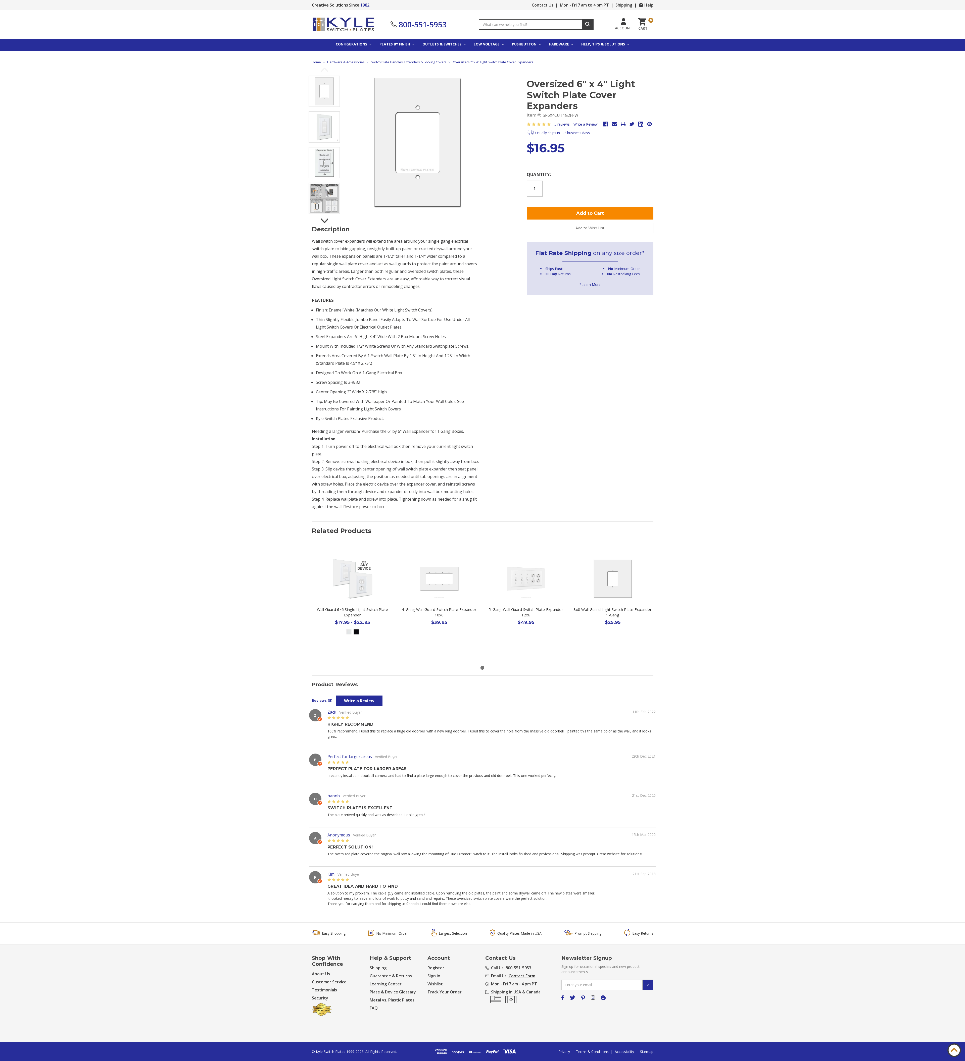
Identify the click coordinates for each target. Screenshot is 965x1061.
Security (320, 998)
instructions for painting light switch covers (358, 409)
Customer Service (329, 982)
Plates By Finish (395, 44)
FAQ (374, 1008)
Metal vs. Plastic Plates (392, 1000)
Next (324, 219)
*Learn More (590, 284)
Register (435, 968)
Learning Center (386, 984)
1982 (364, 5)
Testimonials (324, 990)
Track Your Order (444, 992)
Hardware (559, 44)
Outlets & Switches (442, 44)
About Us (321, 974)
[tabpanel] (352, 604)
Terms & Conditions (592, 1051)
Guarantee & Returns (391, 976)
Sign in (433, 976)
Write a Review (585, 124)
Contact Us (542, 5)
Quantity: (539, 174)
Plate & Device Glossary (393, 992)
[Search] (588, 24)
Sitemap (646, 1051)
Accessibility (624, 1051)
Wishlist (435, 984)
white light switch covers (406, 310)
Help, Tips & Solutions (603, 44)
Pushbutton (525, 44)
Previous (324, 70)
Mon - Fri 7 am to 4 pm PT (584, 5)
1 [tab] (482, 668)
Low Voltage (487, 44)
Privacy (564, 1051)
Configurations (352, 44)
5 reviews (562, 124)
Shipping (623, 5)
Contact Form (522, 976)
